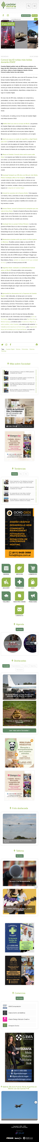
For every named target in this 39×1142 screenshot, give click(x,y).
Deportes (33, 666)
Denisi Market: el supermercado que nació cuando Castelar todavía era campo (22, 499)
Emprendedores (16, 666)
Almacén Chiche (13, 1025)
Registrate (26, 15)
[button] (35, 36)
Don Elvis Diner (31, 319)
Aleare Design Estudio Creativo (18, 1019)
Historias (31, 349)
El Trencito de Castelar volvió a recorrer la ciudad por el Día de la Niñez (22, 378)
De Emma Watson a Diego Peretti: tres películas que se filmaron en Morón (19, 695)
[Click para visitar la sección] (6, 568)
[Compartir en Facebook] (10, 345)
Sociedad (6, 666)
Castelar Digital (10, 349)
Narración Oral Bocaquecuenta (19, 881)
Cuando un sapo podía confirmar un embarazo (19, 721)
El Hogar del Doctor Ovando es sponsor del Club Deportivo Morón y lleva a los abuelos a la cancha (22, 384)
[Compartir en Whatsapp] (6, 345)
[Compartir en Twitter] (2, 345)
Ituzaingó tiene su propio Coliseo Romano (15, 224)
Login (35, 15)
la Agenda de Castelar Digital (16, 188)
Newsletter (5, 19)
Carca (33, 316)
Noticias (18, 349)
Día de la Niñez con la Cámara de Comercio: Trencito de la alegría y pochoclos (22, 390)
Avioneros (20, 669)
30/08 (12, 643)
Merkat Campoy (5, 321)
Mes (21, 474)
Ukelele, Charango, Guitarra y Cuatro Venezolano (19, 909)
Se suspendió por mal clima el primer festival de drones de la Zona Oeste (20, 493)
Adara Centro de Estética (16, 1013)
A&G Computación (14, 1006)
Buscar (28, 6)
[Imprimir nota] (37, 345)
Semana (14, 474)
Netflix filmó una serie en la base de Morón (16, 123)
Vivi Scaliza (4, 319)
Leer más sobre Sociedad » (19, 730)
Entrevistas (25, 349)
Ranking (3, 351)
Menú (34, 6)
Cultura (25, 666)
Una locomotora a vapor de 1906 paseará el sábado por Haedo (22, 372)
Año (26, 474)
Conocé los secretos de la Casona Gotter (15, 193)
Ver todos (20, 629)
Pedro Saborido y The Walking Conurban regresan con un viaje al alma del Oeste (21, 481)
